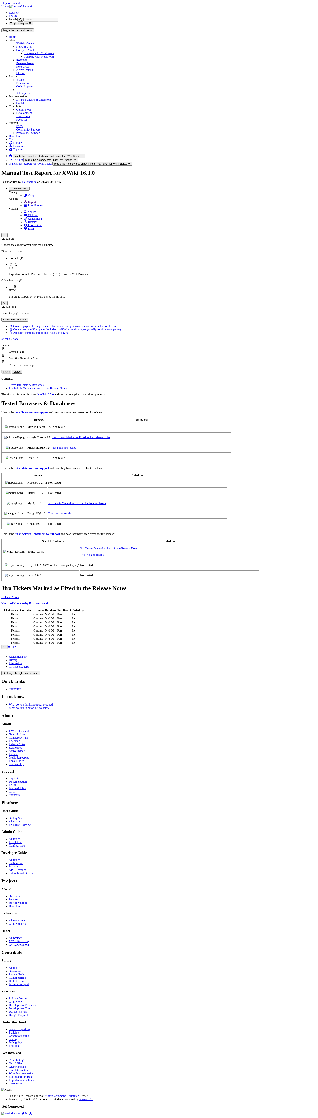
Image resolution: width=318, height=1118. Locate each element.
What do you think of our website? (29, 707)
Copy (30, 195)
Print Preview (35, 205)
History (32, 221)
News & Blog (24, 46)
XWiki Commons (19, 944)
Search (13, 19)
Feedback (21, 119)
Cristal (20, 103)
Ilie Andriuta (29, 182)
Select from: (14, 319)
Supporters (15, 688)
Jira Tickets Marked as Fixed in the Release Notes (38, 388)
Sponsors (14, 794)
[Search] (20, 20)
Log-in (13, 15)
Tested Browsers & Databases (26, 384)
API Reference (17, 869)
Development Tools (20, 1008)
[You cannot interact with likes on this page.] (4, 647)
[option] (163, 269)
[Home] (11, 155)
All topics (14, 821)
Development (24, 112)
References (22, 66)
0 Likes (12, 646)
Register (13, 12)
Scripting (14, 866)
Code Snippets (24, 86)
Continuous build (19, 1035)
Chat (11, 791)
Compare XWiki (25, 50)
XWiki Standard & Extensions (33, 99)
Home (12, 36)
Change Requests (19, 666)
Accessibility (16, 764)
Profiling (14, 1045)
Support (13, 778)
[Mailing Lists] (27, 1113)
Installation (15, 842)
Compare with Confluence (39, 53)
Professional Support (28, 132)
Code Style (15, 1001)
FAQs (19, 126)
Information (34, 225)
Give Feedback (17, 1066)
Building (14, 1032)
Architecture (16, 863)
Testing (13, 1039)
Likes (30, 228)
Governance (16, 971)
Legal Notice (16, 760)
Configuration (17, 845)
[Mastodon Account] (10, 1113)
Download (15, 136)
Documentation (18, 781)
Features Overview (20, 824)
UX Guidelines (17, 1011)
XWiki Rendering (19, 941)
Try (11, 139)
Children (32, 215)
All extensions (17, 920)
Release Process (18, 998)
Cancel (17, 371)
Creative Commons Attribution (61, 1095)
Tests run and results (64, 447)
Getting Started (17, 818)
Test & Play (15, 1063)
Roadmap (21, 59)
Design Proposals (19, 1015)
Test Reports (16, 159)
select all (6, 339)
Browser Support (19, 984)
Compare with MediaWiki (39, 56)
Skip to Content (10, 3)
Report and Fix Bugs (21, 1076)
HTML (13, 290)
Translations (23, 116)
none (15, 339)
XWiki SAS (86, 1099)
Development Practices (22, 1005)
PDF (11, 267)
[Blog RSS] (30, 1113)
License (20, 73)
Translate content (19, 1070)
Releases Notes (25, 63)
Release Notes (17, 744)
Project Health (17, 974)
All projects (23, 93)
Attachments (34, 218)
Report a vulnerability (21, 1080)
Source (31, 212)
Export (31, 202)
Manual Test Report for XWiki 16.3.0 (30, 163)
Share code (15, 1083)
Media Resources (19, 757)
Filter (4, 251)
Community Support (28, 129)
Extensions (22, 83)
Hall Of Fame (17, 981)
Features (14, 899)
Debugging (15, 1042)
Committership (17, 977)
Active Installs (24, 69)
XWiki (20, 79)
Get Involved (23, 109)
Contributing (16, 1060)
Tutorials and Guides (21, 873)
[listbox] (159, 277)
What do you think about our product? (31, 704)
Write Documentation (21, 1073)
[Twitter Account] (23, 1113)
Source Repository (19, 1029)
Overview (14, 896)
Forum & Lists (17, 788)
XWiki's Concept (26, 43)
